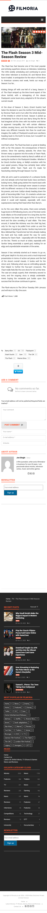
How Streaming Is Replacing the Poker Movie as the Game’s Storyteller (27, 669)
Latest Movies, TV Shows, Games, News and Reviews (23, 904)
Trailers (27, 779)
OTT (25, 819)
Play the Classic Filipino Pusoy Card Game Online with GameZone (26, 632)
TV (9, 61)
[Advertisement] (23, 322)
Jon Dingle (31, 61)
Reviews (4, 61)
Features (7, 779)
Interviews (19, 690)
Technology (28, 813)
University (7, 825)
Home (8, 599)
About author (9, 452)
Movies (6, 773)
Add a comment (9, 380)
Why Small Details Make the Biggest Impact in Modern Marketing (27, 615)
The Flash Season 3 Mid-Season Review (22, 54)
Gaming (18, 638)
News (17, 620)
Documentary (29, 825)
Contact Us (8, 757)
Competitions (9, 813)
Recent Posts (11, 607)
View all (33, 607)
